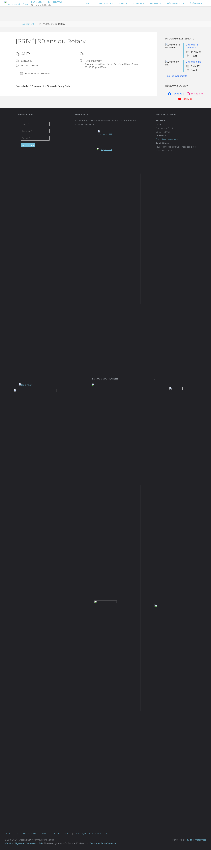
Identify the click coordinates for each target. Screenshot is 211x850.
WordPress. (200, 840)
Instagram (29, 834)
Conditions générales (55, 834)
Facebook (11, 834)
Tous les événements (176, 76)
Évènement (28, 24)
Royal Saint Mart (93, 60)
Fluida (188, 840)
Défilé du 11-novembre (192, 46)
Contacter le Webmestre (103, 843)
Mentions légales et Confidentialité (23, 843)
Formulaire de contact (166, 139)
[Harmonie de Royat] (16, 3)
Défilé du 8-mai (193, 61)
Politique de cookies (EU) (92, 834)
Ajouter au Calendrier (36, 73)
